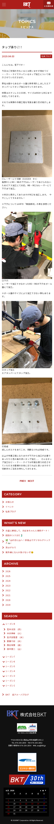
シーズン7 (10, 656)
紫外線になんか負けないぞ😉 (19, 552)
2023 (8, 585)
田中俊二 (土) (14, 649)
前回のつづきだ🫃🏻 (14, 535)
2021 (8, 595)
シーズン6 (10, 661)
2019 (8, 605)
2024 (8, 581)
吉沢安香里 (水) (15, 637)
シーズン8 (10, 623)
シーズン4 (10, 671)
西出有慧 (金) (14, 645)
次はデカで (10, 547)
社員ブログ (10, 511)
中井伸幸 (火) (14, 633)
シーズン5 (10, 666)
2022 (8, 590)
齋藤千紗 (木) (14, 641)
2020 (8, 600)
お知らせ (9, 502)
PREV (23, 481)
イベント (9, 506)
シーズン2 (10, 680)
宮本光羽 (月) (14, 629)
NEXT (31, 481)
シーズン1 (10, 685)
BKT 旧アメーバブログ (17, 694)
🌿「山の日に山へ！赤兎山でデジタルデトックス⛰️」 (27, 541)
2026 (8, 571)
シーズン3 (10, 676)
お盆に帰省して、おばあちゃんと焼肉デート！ (27, 530)
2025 (8, 576)
